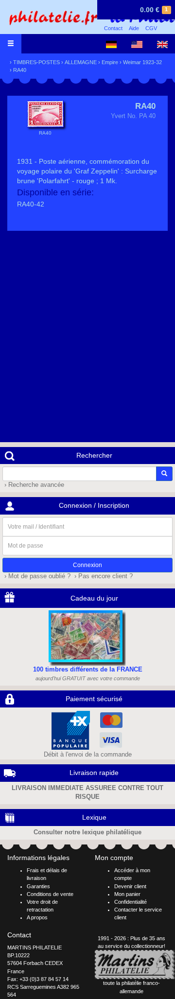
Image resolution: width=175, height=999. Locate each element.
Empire (110, 62)
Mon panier (127, 894)
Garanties (38, 886)
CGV (151, 28)
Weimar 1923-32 (142, 62)
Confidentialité (130, 902)
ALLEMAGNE (81, 62)
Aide (134, 28)
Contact (113, 28)
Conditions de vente (50, 894)
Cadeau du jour (94, 598)
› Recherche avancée (33, 485)
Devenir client (130, 886)
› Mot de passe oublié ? (36, 576)
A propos (37, 917)
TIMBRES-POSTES (36, 62)
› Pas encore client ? (102, 576)
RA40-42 (30, 204)
